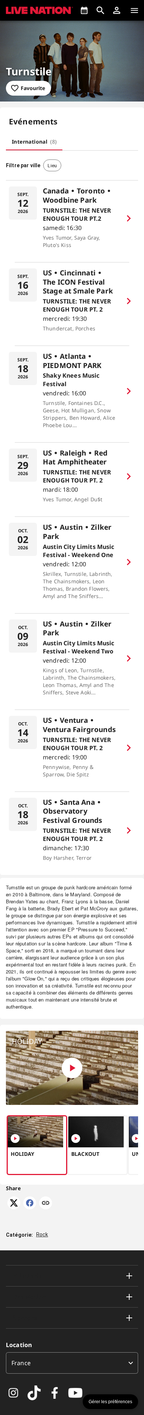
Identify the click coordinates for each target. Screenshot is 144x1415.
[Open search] (100, 10)
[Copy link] (45, 1203)
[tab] (34, 141)
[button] (117, 10)
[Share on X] (13, 1207)
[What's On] (84, 10)
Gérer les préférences (110, 1401)
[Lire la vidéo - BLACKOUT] (75, 1138)
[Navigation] (134, 10)
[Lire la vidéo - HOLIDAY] (72, 1068)
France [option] (21, 1363)
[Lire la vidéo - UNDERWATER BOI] (136, 1138)
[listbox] (72, 1363)
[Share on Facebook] (29, 1207)
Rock (42, 1234)
